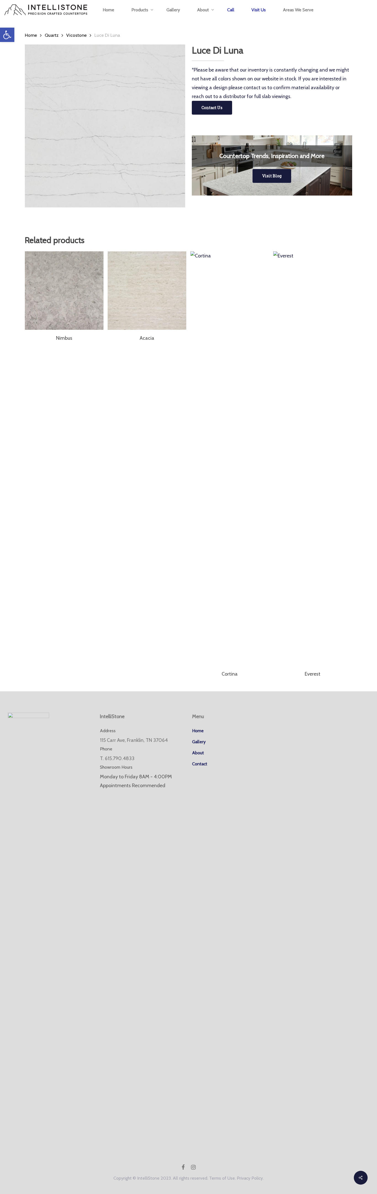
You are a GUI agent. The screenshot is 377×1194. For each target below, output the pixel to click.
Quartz (52, 35)
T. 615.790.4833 (117, 758)
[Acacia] (147, 290)
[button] (7, 35)
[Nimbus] (64, 290)
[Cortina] (229, 458)
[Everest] (312, 458)
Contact (199, 763)
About (198, 752)
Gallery (199, 741)
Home (31, 35)
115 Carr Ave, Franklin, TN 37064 (134, 740)
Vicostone (76, 35)
